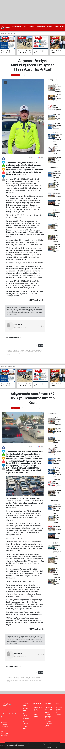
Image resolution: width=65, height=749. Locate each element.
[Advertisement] (32, 12)
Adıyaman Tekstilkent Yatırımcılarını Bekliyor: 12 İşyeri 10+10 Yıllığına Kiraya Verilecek (57, 214)
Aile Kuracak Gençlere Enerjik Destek (57, 194)
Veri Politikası (4, 726)
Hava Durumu (48, 707)
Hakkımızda (4, 722)
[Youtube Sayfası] (10, 713)
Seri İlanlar (48, 721)
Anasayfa (3, 33)
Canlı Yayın (31, 26)
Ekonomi (36, 720)
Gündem (49, 26)
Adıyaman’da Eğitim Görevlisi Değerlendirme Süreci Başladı (57, 107)
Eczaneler (47, 714)
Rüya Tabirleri (59, 713)
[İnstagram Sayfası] (7, 713)
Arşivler (27, 718)
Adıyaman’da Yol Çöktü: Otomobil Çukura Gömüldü (56, 237)
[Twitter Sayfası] (4, 713)
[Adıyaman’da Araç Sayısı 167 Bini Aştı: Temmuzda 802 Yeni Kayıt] (23, 427)
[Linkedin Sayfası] (13, 713)
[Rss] (16, 713)
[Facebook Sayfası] (2, 713)
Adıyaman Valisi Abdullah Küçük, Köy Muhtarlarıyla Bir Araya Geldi (57, 88)
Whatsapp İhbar (5, 734)
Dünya (35, 718)
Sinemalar (48, 720)
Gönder (41, 345)
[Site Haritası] (2, 717)
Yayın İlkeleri (4, 724)
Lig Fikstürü (48, 716)
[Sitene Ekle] (5, 717)
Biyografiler (59, 711)
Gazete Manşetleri (48, 726)
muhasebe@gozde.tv (20, 327)
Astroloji (58, 714)
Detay (49, 747)
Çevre (24, 26)
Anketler (58, 709)
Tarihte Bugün (49, 718)
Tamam (56, 747)
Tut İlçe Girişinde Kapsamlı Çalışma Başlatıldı (55, 227)
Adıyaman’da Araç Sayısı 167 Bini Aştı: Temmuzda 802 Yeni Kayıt (57, 248)
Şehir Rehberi (48, 723)
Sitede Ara (59, 707)
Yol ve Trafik (48, 709)
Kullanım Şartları (5, 732)
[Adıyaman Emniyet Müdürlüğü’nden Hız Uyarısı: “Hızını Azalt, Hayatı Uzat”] (23, 116)
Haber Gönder (4, 735)
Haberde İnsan (16, 26)
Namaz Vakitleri (47, 711)
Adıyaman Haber (40, 26)
